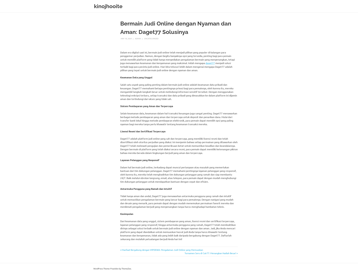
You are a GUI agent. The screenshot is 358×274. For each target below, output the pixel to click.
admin (138, 38)
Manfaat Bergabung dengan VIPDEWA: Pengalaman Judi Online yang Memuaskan (162, 249)
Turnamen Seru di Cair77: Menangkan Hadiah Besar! (210, 253)
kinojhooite (108, 6)
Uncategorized (151, 38)
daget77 (210, 63)
